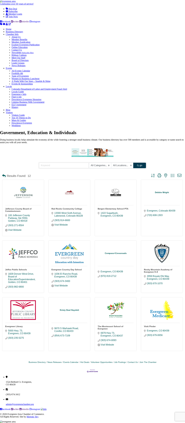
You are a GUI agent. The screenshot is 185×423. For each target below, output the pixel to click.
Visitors (9, 112)
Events (9, 68)
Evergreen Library (14, 326)
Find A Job (17, 97)
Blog (8, 110)
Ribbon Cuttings (19, 55)
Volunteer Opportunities (101, 362)
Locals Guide (18, 91)
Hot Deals (84, 362)
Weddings (16, 125)
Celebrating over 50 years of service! (17, 4)
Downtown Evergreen (22, 123)
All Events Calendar (21, 71)
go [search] (141, 165)
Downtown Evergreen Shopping (26, 99)
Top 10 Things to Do (21, 117)
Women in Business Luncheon (25, 78)
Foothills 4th (17, 73)
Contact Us (17, 50)
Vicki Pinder (150, 326)
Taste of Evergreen (20, 76)
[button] (4, 175)
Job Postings (120, 362)
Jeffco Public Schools (16, 269)
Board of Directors (20, 60)
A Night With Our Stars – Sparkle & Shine (31, 81)
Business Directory (14, 31)
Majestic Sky (32, 416)
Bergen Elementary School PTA (113, 209)
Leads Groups (18, 63)
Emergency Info (19, 94)
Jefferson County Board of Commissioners (18, 210)
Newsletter (23, 52)
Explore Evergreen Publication (26, 44)
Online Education (20, 47)
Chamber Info (12, 34)
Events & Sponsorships (22, 84)
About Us (16, 37)
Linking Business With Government (28, 102)
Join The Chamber (148, 362)
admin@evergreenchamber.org (20, 404)
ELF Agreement (19, 104)
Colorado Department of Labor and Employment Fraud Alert (39, 89)
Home (8, 29)
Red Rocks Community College (66, 209)
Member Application (21, 42)
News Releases (18, 65)
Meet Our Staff (18, 57)
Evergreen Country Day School (66, 269)
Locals (9, 86)
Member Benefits (19, 39)
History (15, 107)
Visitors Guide (18, 115)
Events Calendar (70, 362)
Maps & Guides (19, 120)
